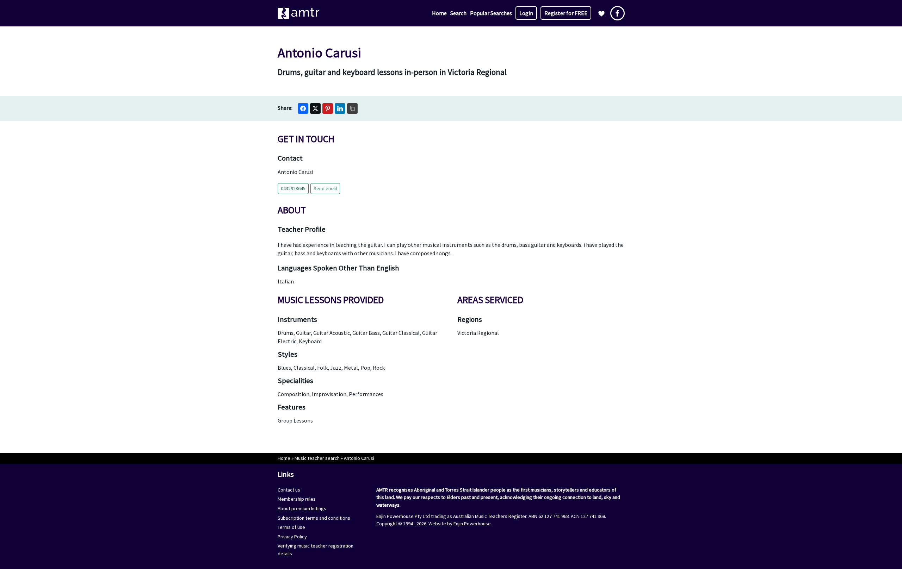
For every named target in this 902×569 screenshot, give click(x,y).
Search (458, 13)
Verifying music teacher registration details (315, 550)
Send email (325, 188)
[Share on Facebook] (303, 108)
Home (439, 13)
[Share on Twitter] (315, 108)
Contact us (289, 490)
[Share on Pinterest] (327, 108)
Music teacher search (317, 458)
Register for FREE (565, 13)
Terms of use (291, 527)
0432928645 (293, 188)
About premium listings (302, 508)
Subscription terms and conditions (314, 518)
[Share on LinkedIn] (340, 108)
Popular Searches (491, 13)
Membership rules (297, 499)
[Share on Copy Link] (352, 108)
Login (526, 13)
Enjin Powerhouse (472, 523)
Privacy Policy (292, 536)
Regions (469, 319)
